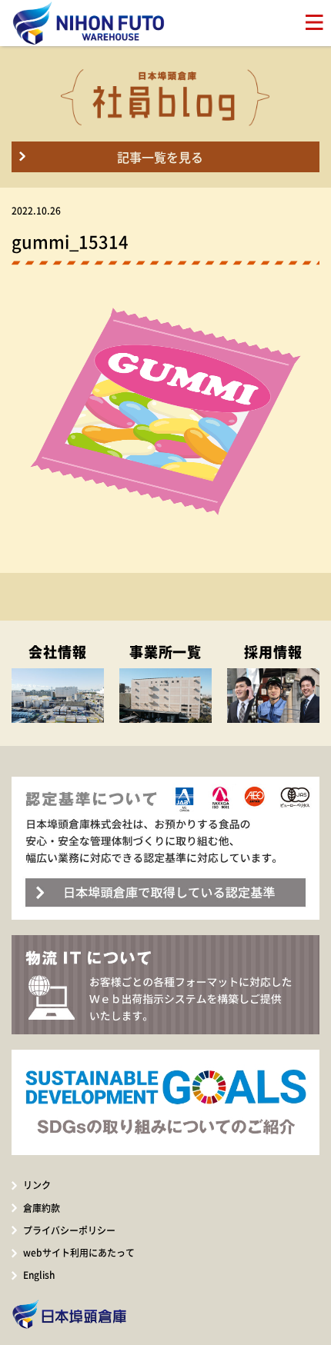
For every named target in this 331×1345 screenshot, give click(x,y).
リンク (37, 1185)
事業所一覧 (165, 651)
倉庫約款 (41, 1208)
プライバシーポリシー (69, 1230)
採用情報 (273, 651)
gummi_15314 (70, 241)
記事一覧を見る (160, 157)
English (39, 1275)
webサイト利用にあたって (79, 1253)
